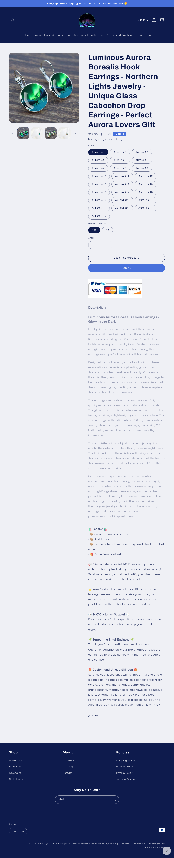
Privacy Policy (124, 773)
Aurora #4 (98, 160)
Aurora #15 (145, 184)
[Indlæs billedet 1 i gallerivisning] (23, 133)
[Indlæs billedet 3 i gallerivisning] (51, 133)
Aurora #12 (145, 176)
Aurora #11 (122, 176)
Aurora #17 (122, 192)
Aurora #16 (99, 192)
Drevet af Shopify (59, 844)
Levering (93, 139)
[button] (13, 20)
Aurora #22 (99, 208)
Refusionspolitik (80, 844)
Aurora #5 (120, 160)
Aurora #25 (99, 216)
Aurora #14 (122, 184)
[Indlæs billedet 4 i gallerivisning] (64, 133)
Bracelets (15, 766)
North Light (43, 844)
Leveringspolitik (157, 844)
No (107, 230)
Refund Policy (124, 766)
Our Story (68, 760)
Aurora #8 (120, 168)
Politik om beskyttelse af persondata (110, 844)
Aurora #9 (141, 168)
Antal (91, 238)
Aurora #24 (145, 208)
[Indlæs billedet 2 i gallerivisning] (37, 133)
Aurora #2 (120, 152)
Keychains (15, 773)
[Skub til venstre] (12, 133)
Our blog (68, 766)
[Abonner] (115, 799)
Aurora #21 (145, 200)
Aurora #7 (98, 168)
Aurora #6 (141, 160)
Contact (67, 773)
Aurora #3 (141, 152)
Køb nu (126, 268)
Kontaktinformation (155, 847)
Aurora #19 (99, 200)
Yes (94, 230)
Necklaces (15, 760)
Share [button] (95, 715)
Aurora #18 (145, 192)
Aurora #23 (122, 208)
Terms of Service (126, 779)
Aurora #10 (99, 176)
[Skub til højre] (75, 133)
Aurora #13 (99, 184)
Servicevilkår (139, 844)
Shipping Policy (125, 760)
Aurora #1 (98, 152)
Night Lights (16, 779)
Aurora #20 (122, 200)
